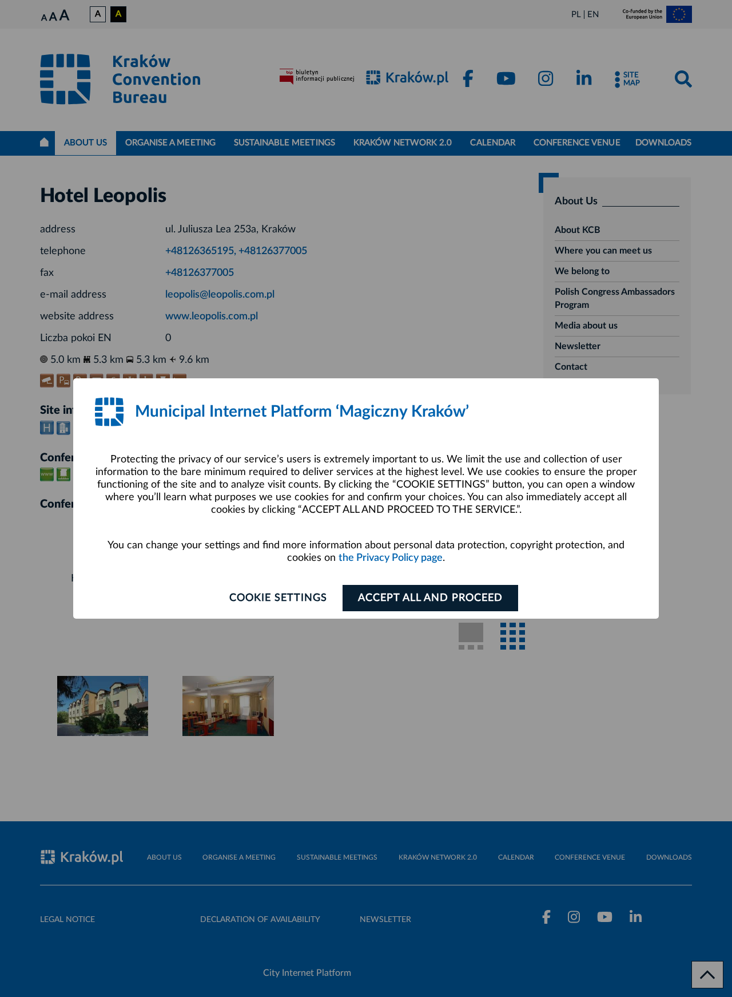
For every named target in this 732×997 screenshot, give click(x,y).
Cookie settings (278, 598)
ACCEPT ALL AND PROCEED (430, 598)
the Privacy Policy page (391, 558)
